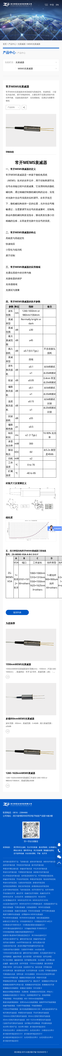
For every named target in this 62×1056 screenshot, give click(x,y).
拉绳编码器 (53, 847)
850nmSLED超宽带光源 (45, 974)
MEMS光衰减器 (33, 44)
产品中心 (12, 44)
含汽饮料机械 (19, 853)
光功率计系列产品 (10, 1026)
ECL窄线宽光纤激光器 (11, 875)
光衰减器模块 (31, 907)
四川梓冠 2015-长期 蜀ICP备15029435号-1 (31, 1052)
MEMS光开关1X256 (40, 900)
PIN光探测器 (18, 998)
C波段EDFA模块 (27, 949)
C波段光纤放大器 (9, 946)
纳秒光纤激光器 (49, 861)
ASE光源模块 (30, 974)
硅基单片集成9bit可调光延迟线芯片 (16, 935)
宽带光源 (19, 974)
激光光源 (38, 967)
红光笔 (41, 970)
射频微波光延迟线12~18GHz (14, 995)
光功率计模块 (23, 1026)
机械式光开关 (45, 893)
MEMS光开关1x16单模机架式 (30, 904)
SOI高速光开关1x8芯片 (43, 921)
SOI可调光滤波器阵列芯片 (13, 928)
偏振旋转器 (18, 960)
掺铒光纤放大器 (26, 939)
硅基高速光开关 (31, 897)
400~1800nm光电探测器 (33, 998)
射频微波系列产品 (25, 981)
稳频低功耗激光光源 (27, 977)
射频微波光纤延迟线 (33, 984)
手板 (39, 853)
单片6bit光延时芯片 (39, 935)
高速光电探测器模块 (10, 1002)
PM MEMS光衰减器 (10, 918)
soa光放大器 (40, 949)
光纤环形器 (23, 963)
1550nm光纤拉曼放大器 (12, 953)
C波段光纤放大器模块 (11, 949)
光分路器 (41, 960)
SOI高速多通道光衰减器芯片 (34, 925)
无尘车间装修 (32, 847)
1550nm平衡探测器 (10, 1009)
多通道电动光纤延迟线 (40, 886)
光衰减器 (21, 44)
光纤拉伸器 (47, 956)
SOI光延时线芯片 (26, 921)
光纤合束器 (17, 967)
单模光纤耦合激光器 (10, 868)
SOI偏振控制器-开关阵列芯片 (36, 928)
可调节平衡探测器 (23, 1005)
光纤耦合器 (50, 960)
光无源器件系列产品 (48, 953)
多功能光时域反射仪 (37, 1026)
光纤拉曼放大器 (39, 942)
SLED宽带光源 (31, 970)
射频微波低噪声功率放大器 (13, 984)
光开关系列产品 (38, 889)
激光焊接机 (43, 847)
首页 (5, 44)
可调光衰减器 (20, 907)
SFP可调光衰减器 (48, 911)
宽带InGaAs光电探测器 (29, 1002)
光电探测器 (46, 995)
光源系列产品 (28, 967)
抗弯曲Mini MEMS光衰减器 (32, 914)
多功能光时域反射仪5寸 (33, 1034)
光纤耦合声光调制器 (32, 1023)
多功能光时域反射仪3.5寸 (13, 1034)
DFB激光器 (47, 967)
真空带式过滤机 (20, 847)
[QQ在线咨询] (59, 845)
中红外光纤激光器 (40, 868)
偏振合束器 (14, 963)
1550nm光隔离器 (36, 963)
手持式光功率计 (9, 1030)
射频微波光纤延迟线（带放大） (42, 991)
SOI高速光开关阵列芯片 (12, 925)
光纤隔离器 (7, 956)
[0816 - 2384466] (59, 851)
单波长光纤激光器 (10, 872)
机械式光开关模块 (31, 893)
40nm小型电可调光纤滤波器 (14, 1020)
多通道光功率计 (22, 1030)
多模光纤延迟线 (39, 882)
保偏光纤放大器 (39, 939)
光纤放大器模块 (9, 942)
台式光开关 (19, 897)
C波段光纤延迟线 (24, 882)
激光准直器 (48, 963)
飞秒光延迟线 (25, 889)
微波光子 (36, 981)
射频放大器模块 (26, 988)
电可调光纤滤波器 (10, 1012)
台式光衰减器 (8, 911)
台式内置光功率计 (46, 1037)
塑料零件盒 (28, 850)
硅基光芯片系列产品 (10, 921)
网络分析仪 (18, 850)
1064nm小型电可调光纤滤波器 (15, 1016)
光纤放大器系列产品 (10, 939)
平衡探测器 (7, 998)
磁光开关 (19, 893)
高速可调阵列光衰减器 (11, 914)
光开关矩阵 (49, 889)
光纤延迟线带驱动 (10, 886)
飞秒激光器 (24, 861)
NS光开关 (42, 897)
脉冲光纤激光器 (38, 865)
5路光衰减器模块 (42, 918)
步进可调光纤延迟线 (10, 889)
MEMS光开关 (8, 897)
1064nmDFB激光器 (10, 977)
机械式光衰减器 (21, 911)
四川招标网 (38, 850)
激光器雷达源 (19, 970)
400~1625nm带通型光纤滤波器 (38, 1020)
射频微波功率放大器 (49, 981)
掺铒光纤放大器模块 (31, 953)
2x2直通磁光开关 (9, 900)
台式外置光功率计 (31, 1037)
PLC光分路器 (8, 960)
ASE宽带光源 (8, 970)
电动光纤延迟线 (49, 879)
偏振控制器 (17, 956)
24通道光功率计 (48, 1030)
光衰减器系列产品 (50, 904)
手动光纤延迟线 (22, 879)
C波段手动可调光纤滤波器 (13, 1023)
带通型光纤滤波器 (25, 1012)
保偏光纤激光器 (26, 868)
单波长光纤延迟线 (10, 882)
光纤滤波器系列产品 (49, 1009)
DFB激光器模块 (51, 970)
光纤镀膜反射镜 (30, 960)
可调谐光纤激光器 (25, 872)
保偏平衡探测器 (9, 1005)
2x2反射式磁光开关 (10, 904)
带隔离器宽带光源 (10, 981)
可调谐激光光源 (9, 974)
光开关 (44, 853)
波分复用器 (27, 956)
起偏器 (5, 963)
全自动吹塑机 (30, 853)
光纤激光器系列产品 (10, 861)
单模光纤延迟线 (36, 879)
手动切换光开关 (9, 893)
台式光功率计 (35, 1030)
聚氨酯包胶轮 (49, 850)
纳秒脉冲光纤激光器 (41, 872)
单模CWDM (7, 967)
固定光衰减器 (8, 907)
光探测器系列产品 (34, 995)
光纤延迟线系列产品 (29, 875)
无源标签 (25, 991)
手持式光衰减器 (34, 911)
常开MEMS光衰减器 (27, 918)
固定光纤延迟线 (24, 886)
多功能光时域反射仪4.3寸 (13, 1037)
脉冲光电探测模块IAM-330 (30, 1009)
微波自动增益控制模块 (11, 991)
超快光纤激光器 (36, 861)
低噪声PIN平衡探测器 (47, 1002)
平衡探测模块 (37, 1005)
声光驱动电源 (46, 1023)
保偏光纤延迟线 (9, 879)
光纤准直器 (37, 956)
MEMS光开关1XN (24, 900)
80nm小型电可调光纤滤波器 (39, 1016)
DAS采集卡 (37, 988)
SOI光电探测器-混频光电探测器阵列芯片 (18, 932)
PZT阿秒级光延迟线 (45, 875)
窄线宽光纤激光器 (23, 865)
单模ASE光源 (41, 977)
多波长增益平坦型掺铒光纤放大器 (31, 946)
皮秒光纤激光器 (9, 865)
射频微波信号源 (48, 984)
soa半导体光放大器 (23, 942)
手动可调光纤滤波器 (41, 1012)
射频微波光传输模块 (10, 988)
